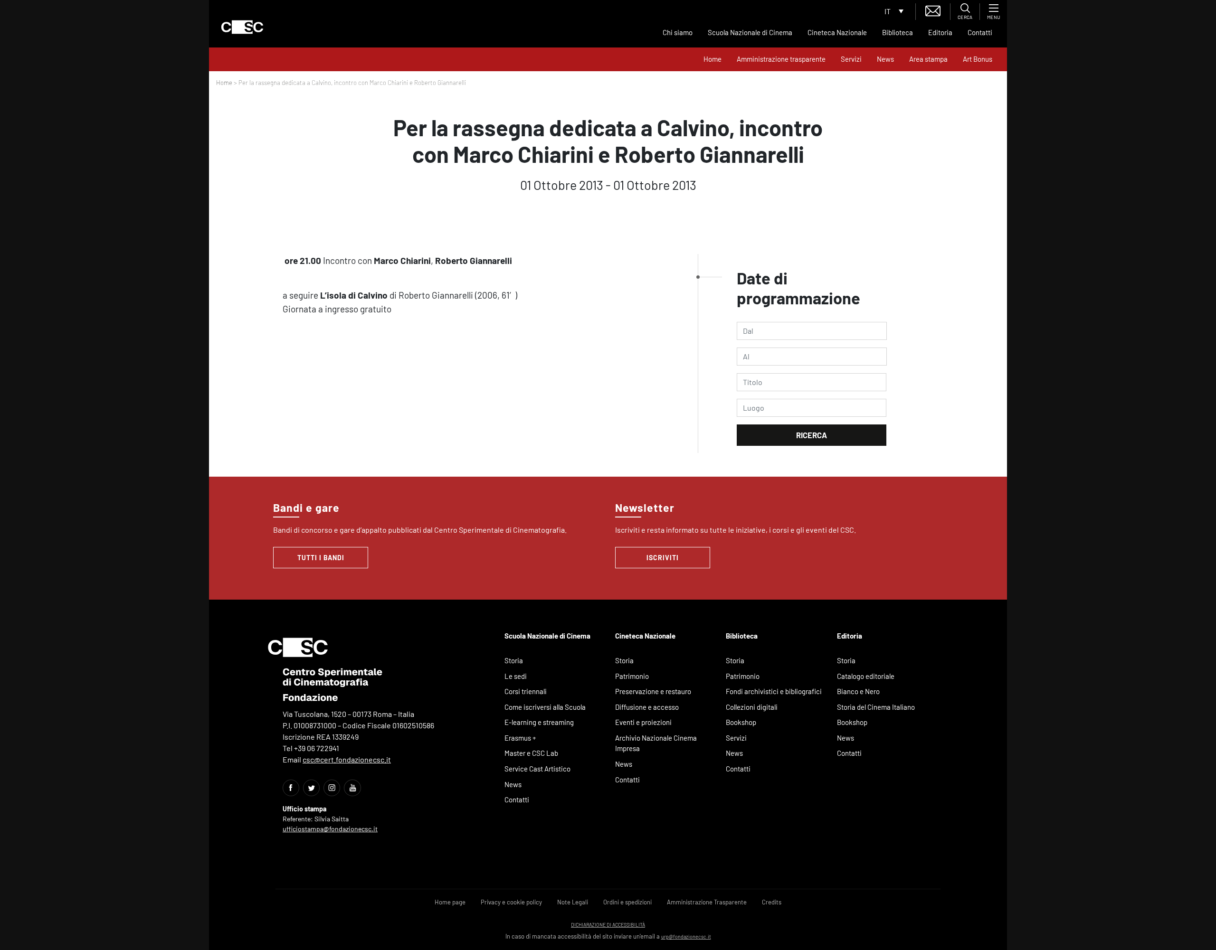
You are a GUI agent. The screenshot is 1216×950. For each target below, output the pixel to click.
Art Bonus (977, 59)
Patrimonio (632, 676)
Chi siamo (678, 32)
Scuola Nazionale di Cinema (750, 32)
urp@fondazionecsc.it (686, 936)
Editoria (940, 32)
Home (712, 59)
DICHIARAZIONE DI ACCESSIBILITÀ (608, 925)
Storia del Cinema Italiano (876, 707)
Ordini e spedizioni (627, 902)
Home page (450, 902)
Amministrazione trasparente (781, 59)
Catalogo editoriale (865, 676)
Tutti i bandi (320, 558)
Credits (771, 902)
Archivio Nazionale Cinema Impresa (656, 743)
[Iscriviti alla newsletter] (933, 9)
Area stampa (928, 59)
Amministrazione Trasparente (707, 902)
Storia (513, 660)
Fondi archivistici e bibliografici (774, 691)
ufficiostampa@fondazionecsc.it (330, 829)
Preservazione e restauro (653, 691)
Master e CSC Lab (531, 753)
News (885, 59)
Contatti (980, 32)
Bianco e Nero (858, 691)
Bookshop (741, 722)
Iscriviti (662, 558)
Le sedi (515, 676)
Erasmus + (520, 738)
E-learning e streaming (539, 722)
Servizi (851, 59)
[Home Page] (242, 27)
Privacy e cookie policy (511, 902)
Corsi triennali (525, 691)
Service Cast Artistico (537, 768)
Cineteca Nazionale (837, 32)
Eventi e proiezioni (643, 722)
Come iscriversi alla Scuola (545, 707)
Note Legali (572, 902)
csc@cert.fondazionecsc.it (347, 759)
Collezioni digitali (752, 707)
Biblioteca (897, 32)
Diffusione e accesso (647, 707)
